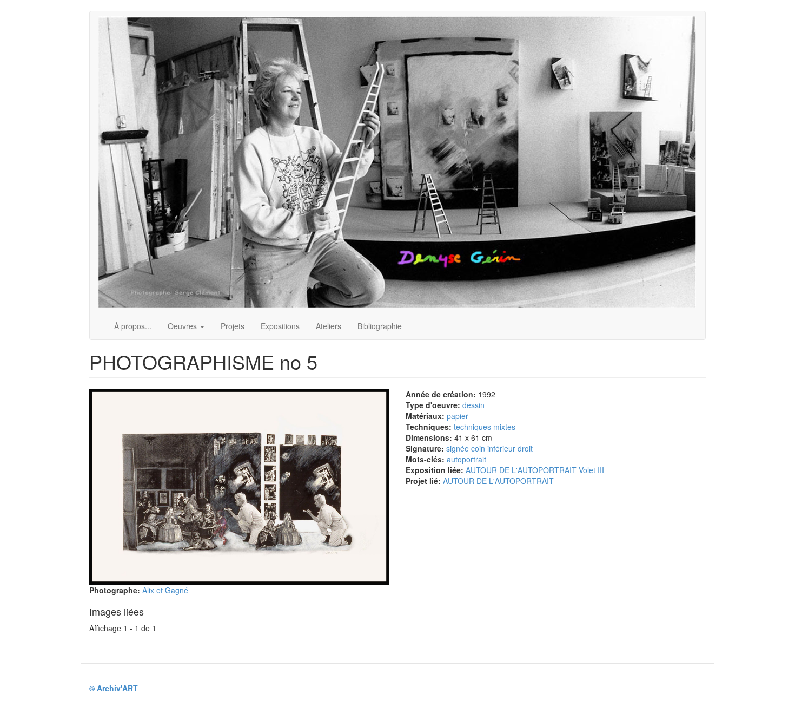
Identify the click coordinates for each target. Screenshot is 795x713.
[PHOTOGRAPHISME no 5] (239, 487)
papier (457, 415)
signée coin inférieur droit (489, 448)
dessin (473, 405)
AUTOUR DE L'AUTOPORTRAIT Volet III (535, 470)
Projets (232, 325)
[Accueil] (401, 162)
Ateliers (328, 325)
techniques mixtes (484, 426)
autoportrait (466, 459)
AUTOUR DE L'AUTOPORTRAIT (498, 480)
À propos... (132, 325)
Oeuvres (183, 325)
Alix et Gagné (165, 590)
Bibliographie (379, 325)
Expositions (280, 325)
